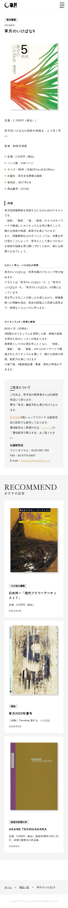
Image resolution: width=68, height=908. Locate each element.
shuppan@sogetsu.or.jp (36, 460)
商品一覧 (24, 887)
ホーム (8, 887)
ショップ (47, 427)
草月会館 (15, 417)
